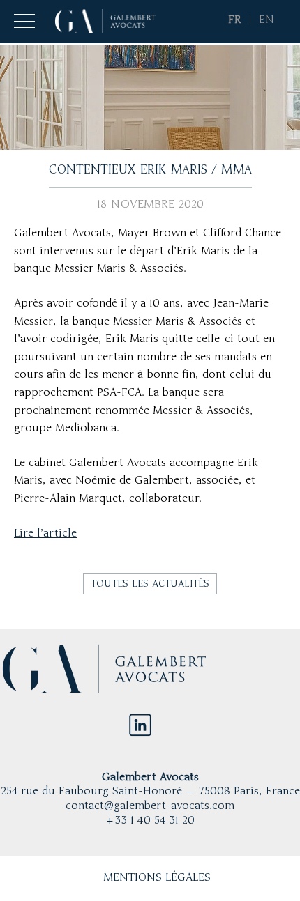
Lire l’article (45, 533)
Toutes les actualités (150, 584)
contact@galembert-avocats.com (150, 806)
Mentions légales (157, 878)
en (266, 20)
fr (234, 20)
